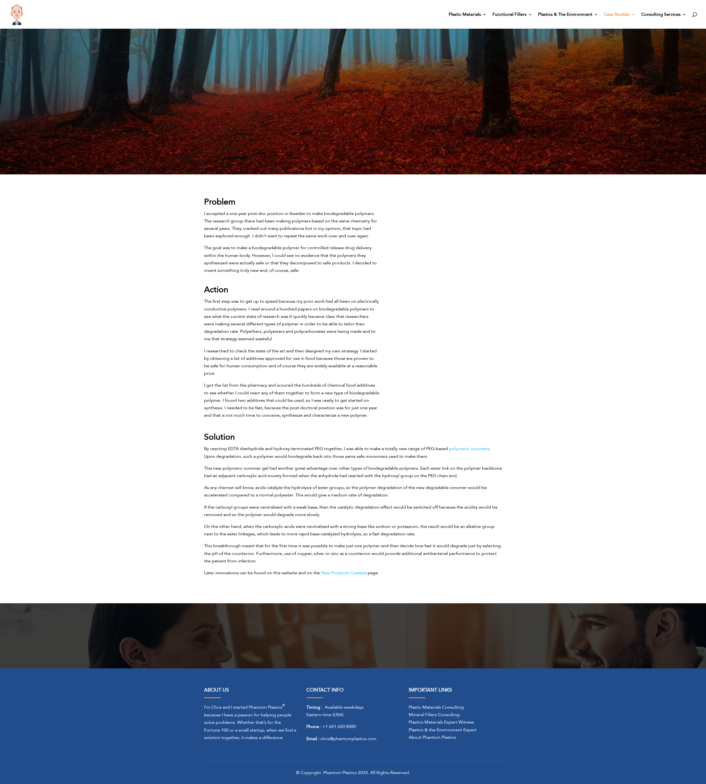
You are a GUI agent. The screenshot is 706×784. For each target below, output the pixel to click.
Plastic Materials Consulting (436, 707)
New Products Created (344, 573)
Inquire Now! (458, 631)
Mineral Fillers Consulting (434, 715)
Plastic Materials (465, 14)
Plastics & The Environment (565, 14)
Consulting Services (661, 14)
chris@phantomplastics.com (348, 739)
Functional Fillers (509, 14)
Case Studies (617, 14)
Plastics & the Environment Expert (443, 730)
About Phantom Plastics (432, 737)
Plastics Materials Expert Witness (441, 722)
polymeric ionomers (469, 449)
